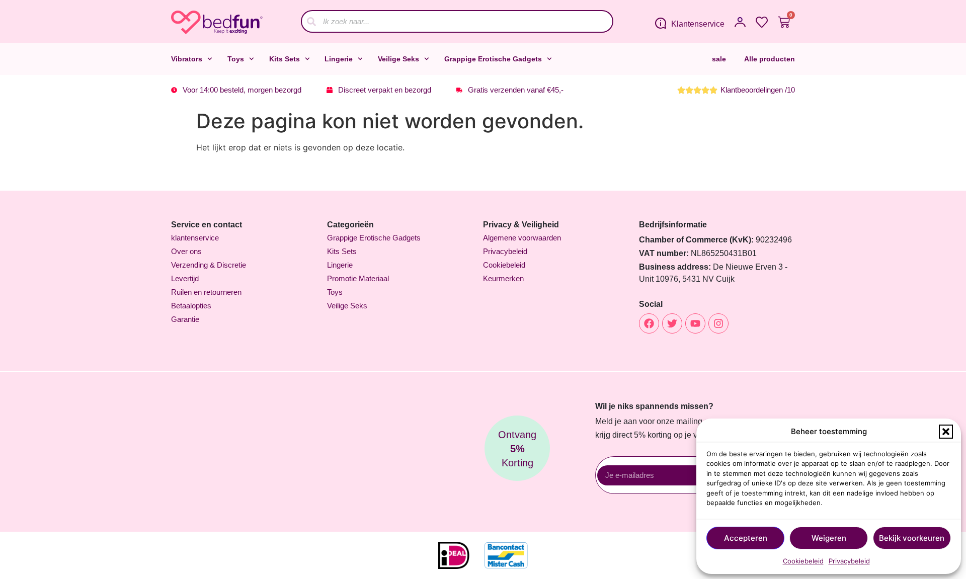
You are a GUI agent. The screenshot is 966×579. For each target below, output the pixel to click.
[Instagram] (718, 323)
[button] (946, 432)
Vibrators (186, 59)
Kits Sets (284, 59)
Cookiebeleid (803, 561)
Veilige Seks (398, 59)
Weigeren (829, 538)
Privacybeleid (849, 561)
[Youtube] (695, 323)
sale (719, 59)
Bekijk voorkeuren (911, 538)
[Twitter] (672, 323)
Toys (235, 59)
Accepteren (745, 538)
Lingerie (339, 59)
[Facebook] (649, 323)
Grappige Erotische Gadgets (493, 59)
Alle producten (769, 59)
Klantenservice (698, 24)
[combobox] (457, 21)
